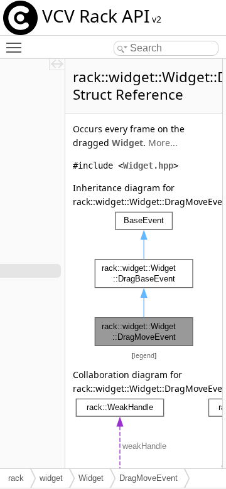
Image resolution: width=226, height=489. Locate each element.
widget (51, 478)
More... (163, 143)
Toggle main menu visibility (16, 47)
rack (16, 478)
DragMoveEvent (148, 478)
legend (144, 356)
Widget (127, 143)
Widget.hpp (148, 165)
